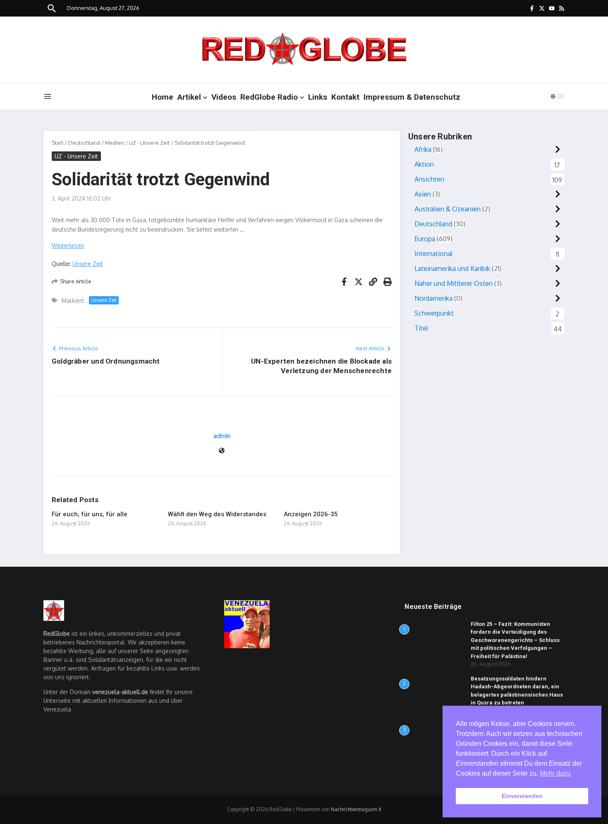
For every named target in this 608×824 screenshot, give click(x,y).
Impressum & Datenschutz (412, 97)
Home (162, 97)
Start (57, 142)
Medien (114, 142)
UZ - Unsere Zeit (149, 142)
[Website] (222, 451)
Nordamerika (433, 298)
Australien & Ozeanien (447, 209)
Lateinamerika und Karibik (452, 268)
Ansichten (429, 179)
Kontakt (345, 97)
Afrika (422, 149)
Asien (422, 194)
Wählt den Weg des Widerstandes (217, 514)
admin (221, 436)
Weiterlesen (68, 245)
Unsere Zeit (87, 263)
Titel (421, 328)
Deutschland (84, 142)
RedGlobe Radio (269, 97)
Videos (223, 97)
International (433, 253)
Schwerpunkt (434, 313)
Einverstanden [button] (522, 796)
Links (317, 97)
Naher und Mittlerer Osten (453, 283)
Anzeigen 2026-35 (311, 514)
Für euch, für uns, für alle (89, 514)
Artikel (189, 97)
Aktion (424, 164)
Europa (424, 239)
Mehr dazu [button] (555, 773)
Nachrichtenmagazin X (356, 809)
